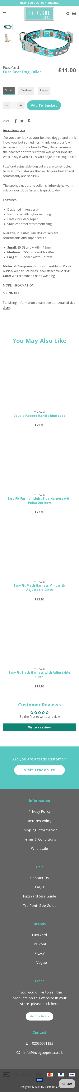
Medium (26, 90)
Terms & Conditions (39, 839)
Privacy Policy (39, 811)
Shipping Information (39, 830)
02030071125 (42, 1043)
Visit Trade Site (39, 770)
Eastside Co (52, 1087)
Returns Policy (39, 821)
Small (8, 90)
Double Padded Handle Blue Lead (39, 416)
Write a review (39, 727)
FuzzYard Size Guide (39, 896)
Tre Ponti (39, 944)
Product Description (14, 130)
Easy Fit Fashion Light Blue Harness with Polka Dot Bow (40, 500)
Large (44, 90)
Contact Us (39, 877)
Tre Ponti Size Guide (39, 905)
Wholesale (39, 848)
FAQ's (39, 887)
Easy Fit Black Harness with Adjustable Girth (39, 674)
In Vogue (39, 962)
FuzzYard (39, 935)
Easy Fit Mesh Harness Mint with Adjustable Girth (39, 587)
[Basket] (74, 14)
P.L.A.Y (39, 953)
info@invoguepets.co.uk (43, 1052)
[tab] (39, 285)
